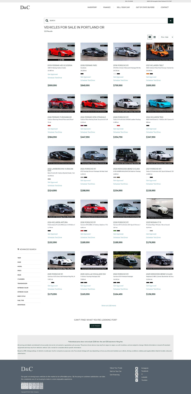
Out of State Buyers (145, 7)
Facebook (144, 371)
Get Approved (53, 74)
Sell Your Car (123, 7)
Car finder (95, 326)
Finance (106, 7)
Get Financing (114, 375)
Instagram (144, 368)
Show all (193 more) (109, 306)
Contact (165, 7)
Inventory (92, 7)
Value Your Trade (116, 368)
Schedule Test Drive (55, 78)
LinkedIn (144, 377)
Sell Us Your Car (115, 371)
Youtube (144, 380)
